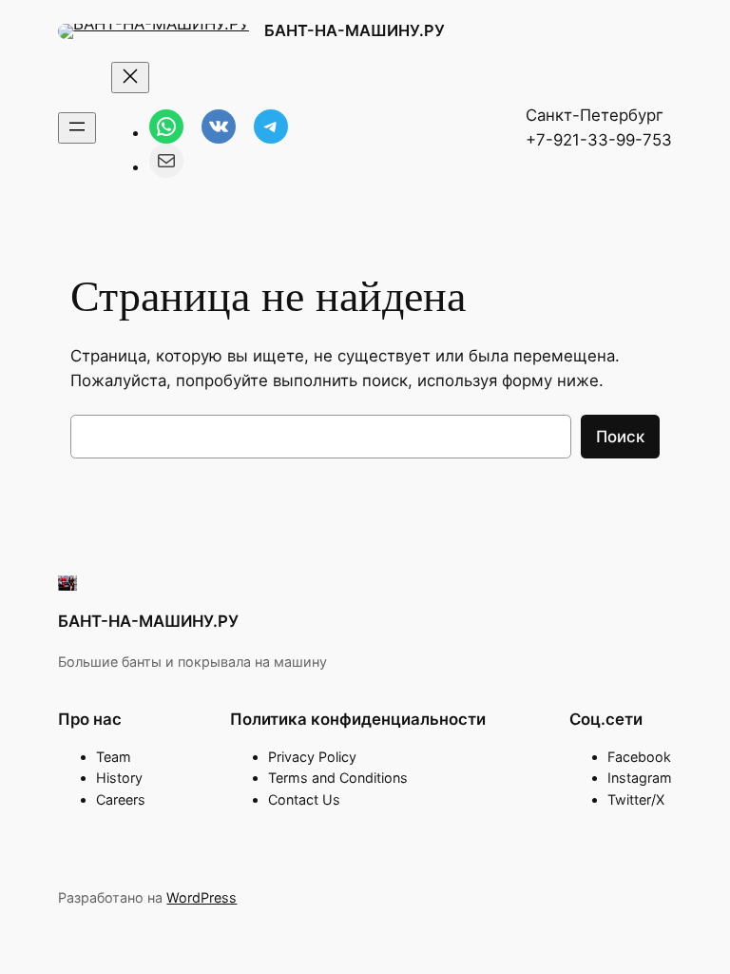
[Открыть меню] (77, 128)
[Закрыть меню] (130, 77)
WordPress (201, 897)
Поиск (620, 436)
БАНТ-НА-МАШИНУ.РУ (354, 30)
